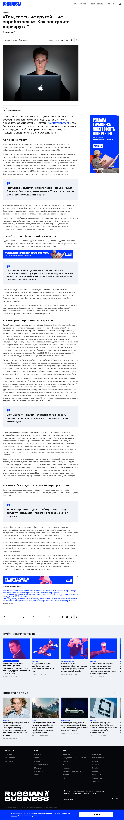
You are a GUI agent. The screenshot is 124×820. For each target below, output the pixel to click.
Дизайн (66, 774)
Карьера (66, 768)
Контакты (9, 761)
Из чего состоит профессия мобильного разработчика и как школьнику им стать (40, 601)
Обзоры (100, 4)
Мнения (92, 4)
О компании (10, 758)
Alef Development (58, 123)
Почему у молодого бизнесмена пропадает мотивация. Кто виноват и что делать (40, 599)
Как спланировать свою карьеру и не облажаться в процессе (31, 593)
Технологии (97, 778)
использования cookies (49, 813)
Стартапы (96, 774)
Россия (95, 771)
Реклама (66, 754)
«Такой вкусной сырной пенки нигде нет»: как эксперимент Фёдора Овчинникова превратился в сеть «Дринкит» (103, 669)
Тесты (36, 774)
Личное (95, 764)
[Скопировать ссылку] (76, 40)
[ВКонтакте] (117, 799)
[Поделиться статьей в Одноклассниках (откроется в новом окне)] (72, 40)
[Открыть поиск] (120, 4)
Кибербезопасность (72, 771)
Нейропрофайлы (41, 764)
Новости (73, 4)
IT (64, 781)
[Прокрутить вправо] (119, 634)
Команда (8, 754)
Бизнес (66, 764)
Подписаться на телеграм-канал (18, 617)
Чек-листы (38, 771)
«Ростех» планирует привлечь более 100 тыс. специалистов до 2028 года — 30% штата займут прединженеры (103, 728)
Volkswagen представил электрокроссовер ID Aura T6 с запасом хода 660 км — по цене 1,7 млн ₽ (74, 726)
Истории (82, 4)
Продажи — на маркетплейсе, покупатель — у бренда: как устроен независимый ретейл (74, 667)
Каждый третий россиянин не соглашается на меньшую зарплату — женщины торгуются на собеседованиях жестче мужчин (16, 729)
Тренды (95, 781)
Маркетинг (96, 754)
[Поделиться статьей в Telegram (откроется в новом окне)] (62, 40)
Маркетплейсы (98, 758)
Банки (65, 761)
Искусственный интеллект (74, 758)
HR (64, 778)
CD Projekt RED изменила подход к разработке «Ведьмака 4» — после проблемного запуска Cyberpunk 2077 (43, 728)
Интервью (110, 4)
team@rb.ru (68, 799)
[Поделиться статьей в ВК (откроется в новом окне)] (67, 40)
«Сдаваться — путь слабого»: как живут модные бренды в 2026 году (43, 667)
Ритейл (95, 768)
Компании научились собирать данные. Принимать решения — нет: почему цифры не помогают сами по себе (16, 668)
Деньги (95, 761)
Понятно (96, 815)
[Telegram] (112, 799)
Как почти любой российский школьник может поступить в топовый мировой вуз (39, 591)
